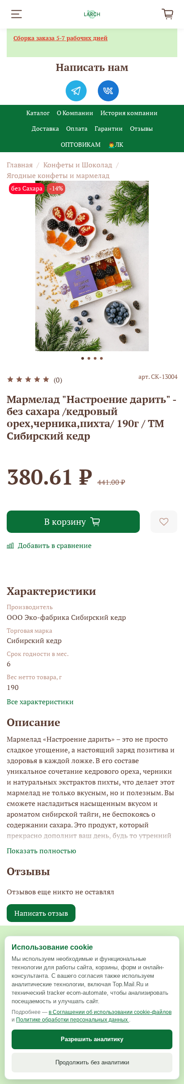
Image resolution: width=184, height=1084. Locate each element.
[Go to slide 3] (95, 358)
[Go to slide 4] (101, 358)
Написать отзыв (41, 913)
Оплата (77, 128)
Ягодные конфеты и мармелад (58, 175)
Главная (20, 165)
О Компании (75, 112)
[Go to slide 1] (82, 358)
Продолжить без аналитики (92, 1062)
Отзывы (141, 128)
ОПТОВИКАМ (80, 144)
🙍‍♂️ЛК (115, 144)
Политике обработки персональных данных (72, 1020)
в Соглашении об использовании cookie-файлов (110, 1012)
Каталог (38, 112)
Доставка (45, 128)
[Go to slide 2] (89, 358)
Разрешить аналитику (92, 1039)
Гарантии (109, 128)
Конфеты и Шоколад (77, 165)
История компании (129, 112)
